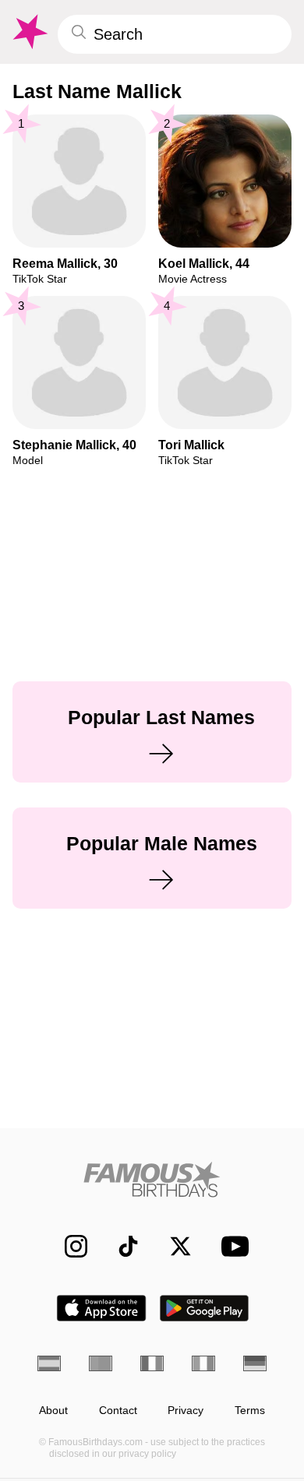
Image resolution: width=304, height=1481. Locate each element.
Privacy (185, 1410)
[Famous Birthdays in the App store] (101, 1308)
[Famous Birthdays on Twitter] (173, 1246)
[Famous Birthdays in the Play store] (204, 1308)
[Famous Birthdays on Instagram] (68, 1246)
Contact (118, 1410)
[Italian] (203, 1363)
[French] (152, 1363)
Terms (250, 1410)
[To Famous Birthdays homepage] (28, 32)
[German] (255, 1363)
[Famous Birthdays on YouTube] (231, 1246)
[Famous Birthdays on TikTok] (120, 1246)
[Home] (152, 1179)
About (53, 1410)
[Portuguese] (100, 1363)
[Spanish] (49, 1363)
